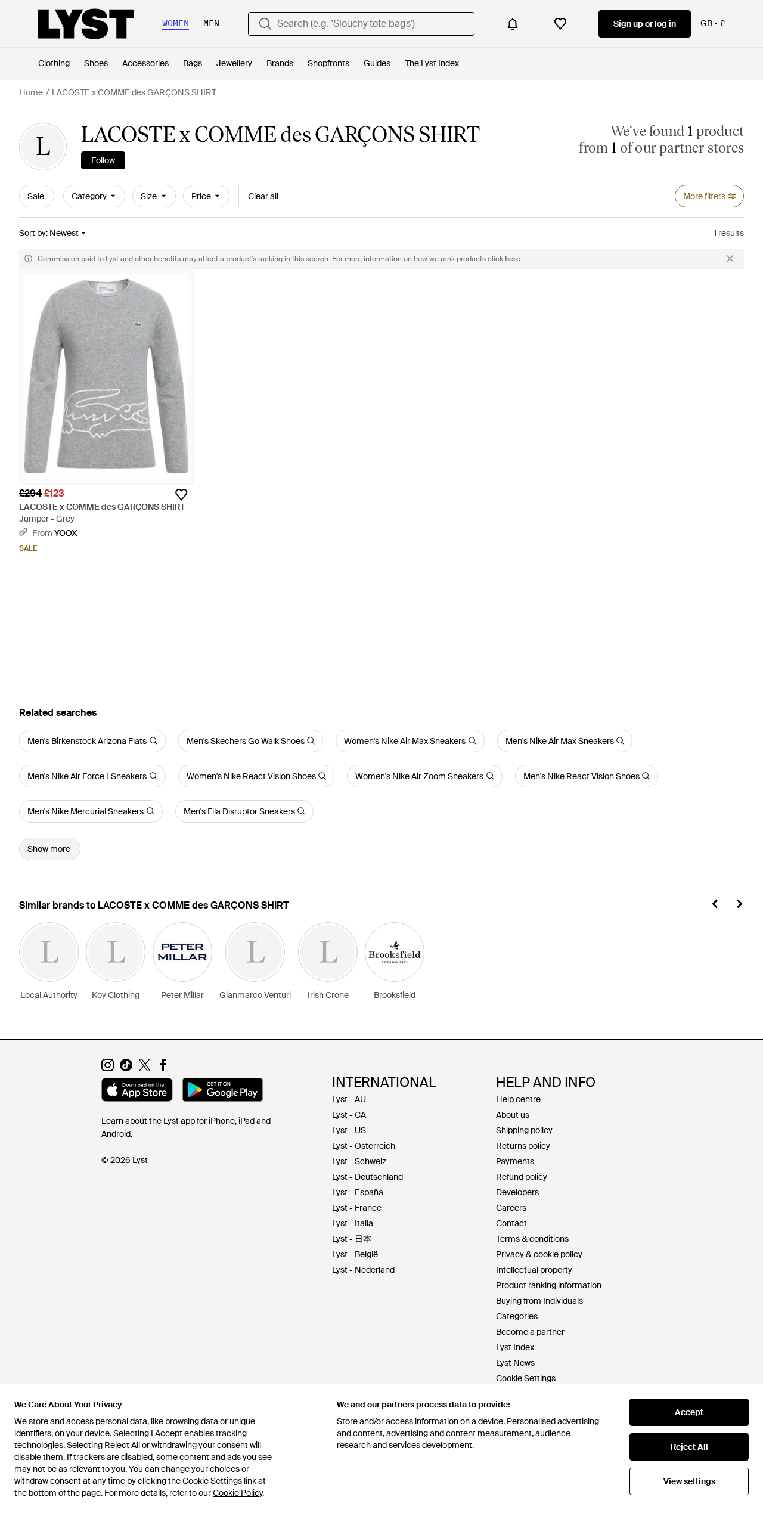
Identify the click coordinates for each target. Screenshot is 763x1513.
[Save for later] (181, 495)
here (512, 258)
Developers (517, 1192)
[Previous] (715, 905)
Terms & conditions (532, 1238)
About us (512, 1114)
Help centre (518, 1099)
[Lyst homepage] (86, 23)
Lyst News (515, 1362)
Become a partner (530, 1331)
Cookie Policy (237, 1492)
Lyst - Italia (352, 1223)
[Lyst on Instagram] (107, 1068)
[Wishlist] (560, 24)
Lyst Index (515, 1347)
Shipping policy (524, 1130)
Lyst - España (357, 1192)
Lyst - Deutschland (367, 1176)
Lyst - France (357, 1207)
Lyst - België (355, 1254)
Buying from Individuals (539, 1300)
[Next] (739, 905)
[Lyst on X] (144, 1068)
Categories (517, 1316)
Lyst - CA (349, 1114)
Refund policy (521, 1176)
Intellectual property (534, 1269)
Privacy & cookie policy (539, 1254)
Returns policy (523, 1145)
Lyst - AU (349, 1099)
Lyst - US (349, 1130)
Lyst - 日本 (351, 1238)
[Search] (265, 24)
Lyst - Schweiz (359, 1161)
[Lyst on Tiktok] (126, 1068)
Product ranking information (548, 1285)
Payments (515, 1161)
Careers (511, 1207)
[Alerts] (512, 24)
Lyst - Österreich (363, 1145)
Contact (511, 1223)
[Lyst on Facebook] (163, 1068)
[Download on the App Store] (137, 1091)
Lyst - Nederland (363, 1269)
